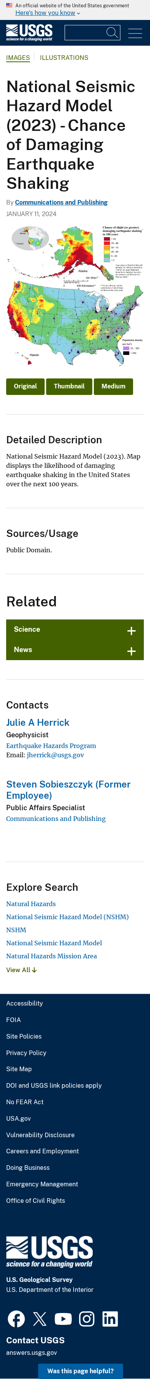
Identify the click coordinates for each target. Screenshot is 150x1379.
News (23, 650)
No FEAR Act (24, 1102)
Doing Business (28, 1167)
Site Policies (24, 1036)
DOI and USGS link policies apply (54, 1085)
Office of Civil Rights (35, 1200)
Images (18, 57)
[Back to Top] (122, 1351)
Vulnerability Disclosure (40, 1135)
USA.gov (18, 1118)
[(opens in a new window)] (16, 1318)
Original (25, 386)
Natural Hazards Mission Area (51, 956)
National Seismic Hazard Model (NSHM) (67, 917)
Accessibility (24, 1003)
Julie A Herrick (38, 722)
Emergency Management (42, 1184)
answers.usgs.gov (31, 1352)
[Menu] (135, 34)
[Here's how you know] (75, 10)
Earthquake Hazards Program (51, 746)
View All (19, 970)
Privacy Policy (26, 1053)
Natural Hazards (31, 904)
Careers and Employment (42, 1151)
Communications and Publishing (61, 202)
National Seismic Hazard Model (54, 943)
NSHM (16, 930)
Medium (113, 386)
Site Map (19, 1069)
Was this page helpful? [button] (80, 1371)
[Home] (29, 39)
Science (27, 629)
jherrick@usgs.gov (55, 755)
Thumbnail (69, 386)
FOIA (13, 1020)
